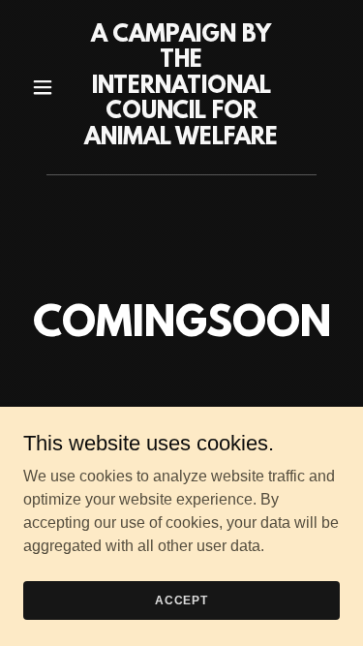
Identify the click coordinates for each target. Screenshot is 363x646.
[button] (47, 87)
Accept (181, 599)
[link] (181, 139)
